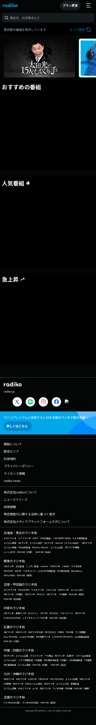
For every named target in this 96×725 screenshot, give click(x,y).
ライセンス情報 (14, 473)
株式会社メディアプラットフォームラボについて (37, 521)
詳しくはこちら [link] (17, 426)
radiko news (12, 480)
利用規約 (10, 458)
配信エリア (11, 451)
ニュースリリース (15, 499)
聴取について (13, 444)
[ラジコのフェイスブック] (56, 402)
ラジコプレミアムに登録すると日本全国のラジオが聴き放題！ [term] (46, 417)
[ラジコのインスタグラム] (43, 402)
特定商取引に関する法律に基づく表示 (29, 514)
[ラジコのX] (17, 402)
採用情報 (10, 507)
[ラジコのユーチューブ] (74, 402)
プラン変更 (70, 5)
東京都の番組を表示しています (25, 29)
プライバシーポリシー (19, 466)
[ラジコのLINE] (30, 402)
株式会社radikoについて (20, 492)
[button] (81, 29)
